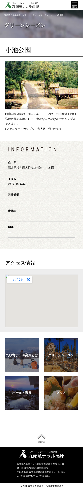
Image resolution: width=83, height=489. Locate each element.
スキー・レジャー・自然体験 (25, 3)
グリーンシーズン (40, 15)
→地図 (50, 167)
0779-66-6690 (24, 476)
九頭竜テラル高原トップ (15, 15)
